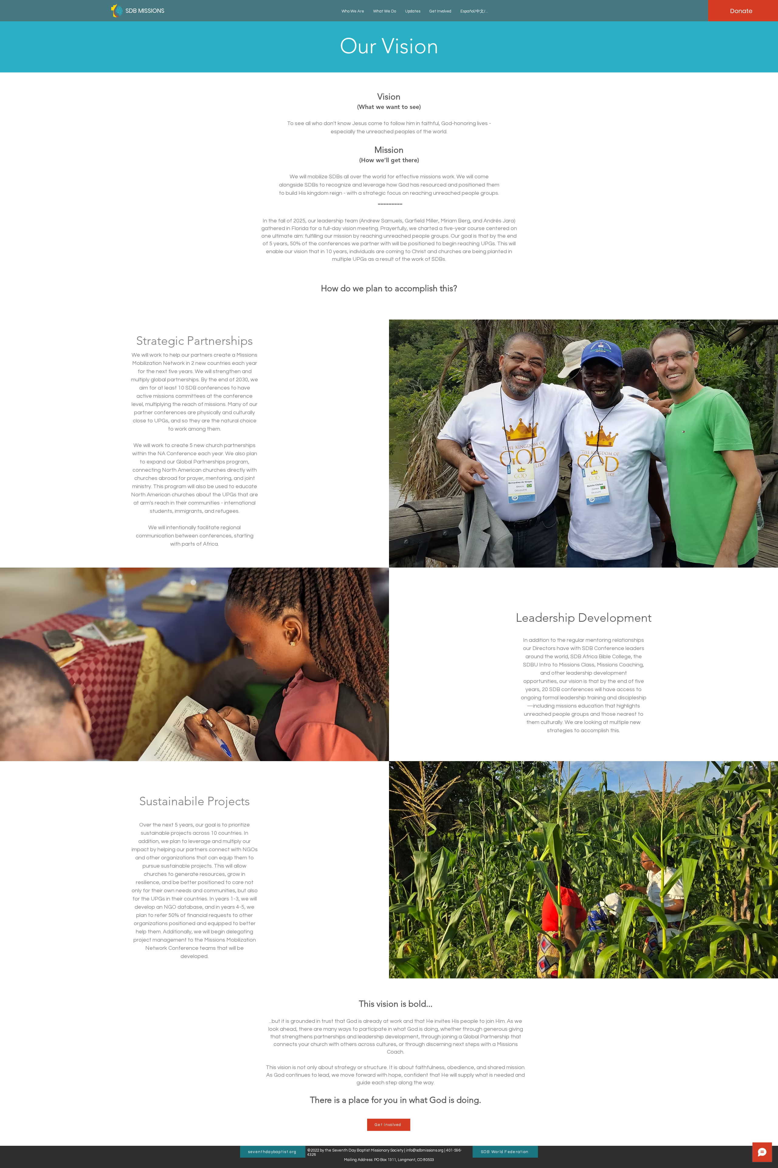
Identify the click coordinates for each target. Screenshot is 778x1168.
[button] (353, 11)
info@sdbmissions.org (424, 1150)
